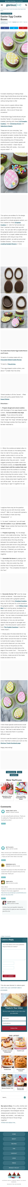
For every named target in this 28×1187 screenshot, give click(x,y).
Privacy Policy (14, 1167)
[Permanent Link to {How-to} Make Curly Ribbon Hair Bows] (21, 794)
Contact (14, 1153)
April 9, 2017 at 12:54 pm (11, 848)
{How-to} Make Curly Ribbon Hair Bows (21, 798)
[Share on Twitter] (14, 28)
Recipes (14, 1143)
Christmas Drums (15, 124)
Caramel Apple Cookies (21, 1070)
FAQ (14, 1148)
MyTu (8, 847)
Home (14, 1134)
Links (14, 1158)
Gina (7, 881)
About (14, 1138)
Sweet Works (5, 399)
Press (14, 1163)
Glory (9, 902)
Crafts (19, 772)
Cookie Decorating (6, 13)
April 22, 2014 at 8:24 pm (12, 883)
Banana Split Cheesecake (20, 1088)
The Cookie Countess (11, 627)
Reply (3, 823)
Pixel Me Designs (16, 1184)
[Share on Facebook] (5, 28)
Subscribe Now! (15, 1)
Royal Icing (11, 364)
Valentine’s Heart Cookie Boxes (7, 797)
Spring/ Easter (14, 775)
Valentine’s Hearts (6, 126)
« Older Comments (5, 936)
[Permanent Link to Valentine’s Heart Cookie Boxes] (7, 794)
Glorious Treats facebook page (11, 743)
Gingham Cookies (21, 601)
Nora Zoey (9, 810)
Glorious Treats (14, 5)
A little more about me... (8, 1122)
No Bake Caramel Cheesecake (7, 1051)
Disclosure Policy (4, 23)
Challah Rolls (7, 1069)
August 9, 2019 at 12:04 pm (12, 812)
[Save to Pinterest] (23, 28)
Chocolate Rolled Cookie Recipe (11, 360)
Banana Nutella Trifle (7, 1088)
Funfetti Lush (20, 1050)
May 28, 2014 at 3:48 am (13, 903)
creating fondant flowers (9, 244)
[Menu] (2, 5)
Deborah (9, 864)
